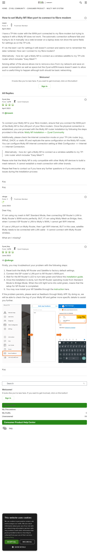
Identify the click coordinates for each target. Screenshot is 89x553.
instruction (59, 289)
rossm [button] (4, 23)
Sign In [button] (44, 86)
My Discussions (9, 409)
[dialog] (19, 532)
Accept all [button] (11, 542)
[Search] (81, 2)
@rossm (9, 113)
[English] (44, 2)
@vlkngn (9, 260)
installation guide (75, 277)
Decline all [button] (27, 542)
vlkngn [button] (4, 196)
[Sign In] (86, 2)
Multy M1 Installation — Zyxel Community (44, 132)
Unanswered (44, 416)
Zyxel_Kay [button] (6, 99)
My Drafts (44, 413)
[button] (85, 18)
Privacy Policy (9, 537)
